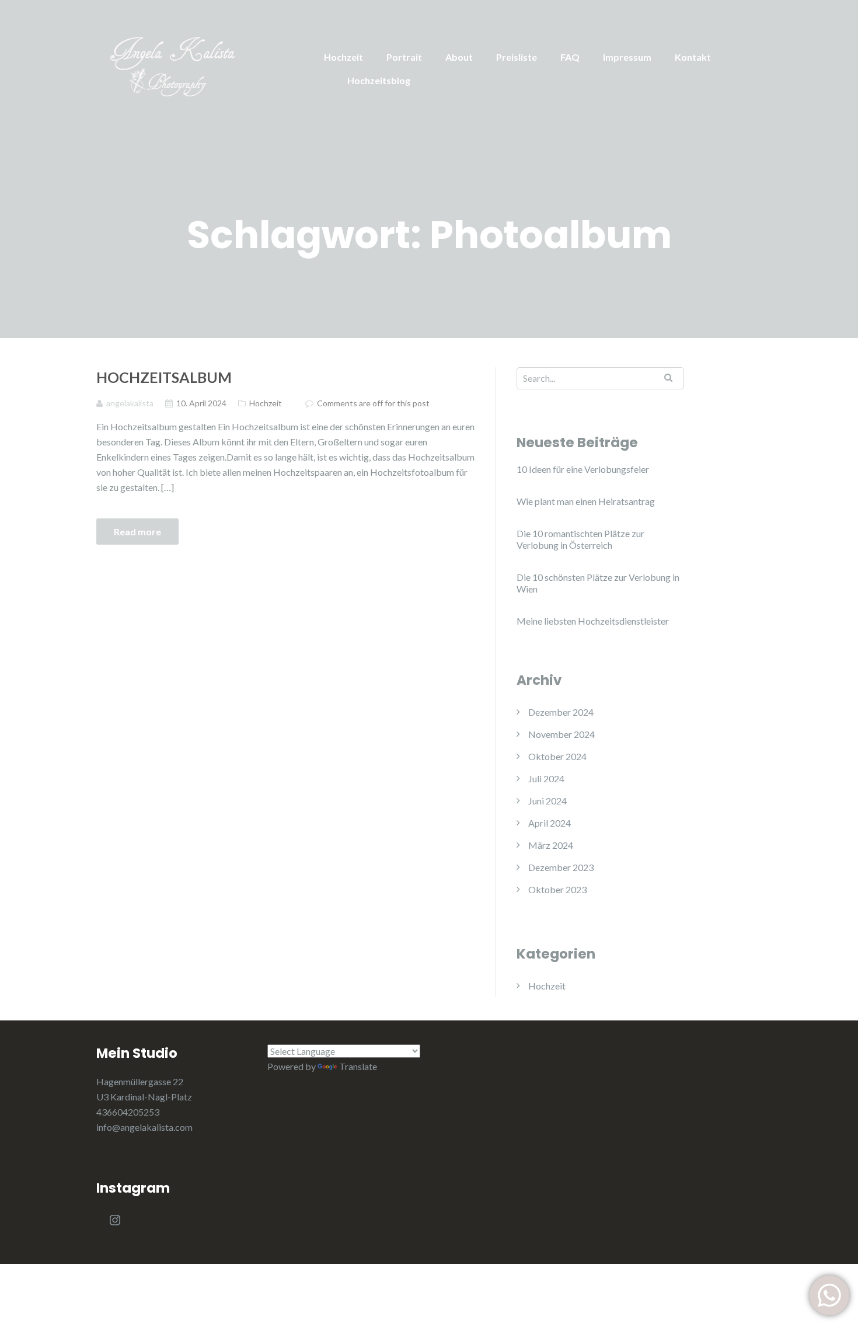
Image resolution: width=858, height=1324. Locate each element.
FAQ (570, 56)
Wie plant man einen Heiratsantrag (586, 501)
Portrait (404, 56)
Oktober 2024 (557, 756)
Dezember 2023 (561, 867)
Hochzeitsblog (378, 80)
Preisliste (516, 56)
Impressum (627, 56)
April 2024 (549, 822)
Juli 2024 (546, 778)
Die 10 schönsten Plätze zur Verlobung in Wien (598, 583)
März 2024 (550, 845)
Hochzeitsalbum (164, 377)
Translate (358, 1066)
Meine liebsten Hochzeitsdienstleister (593, 620)
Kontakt (693, 56)
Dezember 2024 (561, 711)
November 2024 (561, 734)
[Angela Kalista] (201, 62)
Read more (137, 531)
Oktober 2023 (557, 889)
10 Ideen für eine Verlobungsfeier (583, 469)
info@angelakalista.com (144, 1127)
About (459, 56)
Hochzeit (343, 56)
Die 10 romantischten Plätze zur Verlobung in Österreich (580, 539)
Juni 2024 (547, 800)
